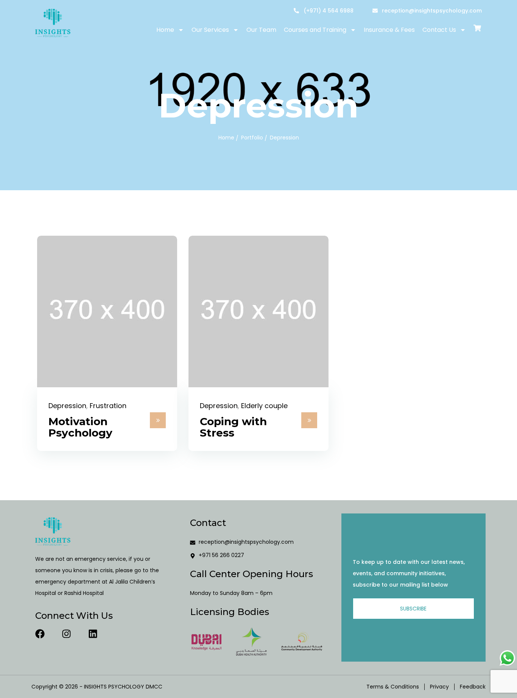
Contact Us (439, 29)
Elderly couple (264, 405)
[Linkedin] (93, 634)
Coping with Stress (233, 427)
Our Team (261, 29)
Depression (67, 405)
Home (165, 29)
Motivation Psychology (80, 427)
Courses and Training (315, 29)
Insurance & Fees (389, 29)
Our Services (210, 29)
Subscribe (413, 608)
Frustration (108, 405)
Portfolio (252, 137)
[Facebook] (40, 634)
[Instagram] (66, 634)
